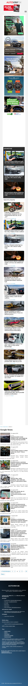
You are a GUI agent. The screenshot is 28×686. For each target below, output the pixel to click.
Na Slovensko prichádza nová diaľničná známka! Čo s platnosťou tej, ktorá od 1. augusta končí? (19, 547)
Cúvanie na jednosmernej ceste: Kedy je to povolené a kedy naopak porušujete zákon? (19, 506)
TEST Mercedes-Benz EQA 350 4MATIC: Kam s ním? (18, 560)
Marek (12, 180)
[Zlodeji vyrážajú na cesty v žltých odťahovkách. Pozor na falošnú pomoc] (14, 310)
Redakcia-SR (13, 218)
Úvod (1, 426)
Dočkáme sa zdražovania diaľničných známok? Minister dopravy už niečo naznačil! (19, 521)
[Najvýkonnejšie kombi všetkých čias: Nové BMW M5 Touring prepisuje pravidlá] (5, 442)
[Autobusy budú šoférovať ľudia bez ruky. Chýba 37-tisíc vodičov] (14, 160)
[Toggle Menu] (26, 11)
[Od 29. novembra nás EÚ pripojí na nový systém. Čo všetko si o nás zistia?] (14, 374)
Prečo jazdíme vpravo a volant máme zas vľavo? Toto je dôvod (19, 452)
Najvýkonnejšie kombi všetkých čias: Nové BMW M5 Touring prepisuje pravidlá (19, 438)
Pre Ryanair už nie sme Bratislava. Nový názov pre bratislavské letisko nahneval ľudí (13, 279)
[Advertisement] (14, 130)
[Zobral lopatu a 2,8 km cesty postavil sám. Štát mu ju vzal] (14, 359)
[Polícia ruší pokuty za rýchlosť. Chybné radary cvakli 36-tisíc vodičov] (14, 294)
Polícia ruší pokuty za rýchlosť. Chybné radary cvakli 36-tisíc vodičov (14, 296)
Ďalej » (3, 574)
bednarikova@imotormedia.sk (16, 600)
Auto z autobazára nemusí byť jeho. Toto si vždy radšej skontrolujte (14, 345)
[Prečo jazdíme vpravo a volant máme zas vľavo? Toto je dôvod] (5, 455)
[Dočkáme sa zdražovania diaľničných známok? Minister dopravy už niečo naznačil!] (5, 524)
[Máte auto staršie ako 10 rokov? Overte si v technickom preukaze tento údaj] (5, 498)
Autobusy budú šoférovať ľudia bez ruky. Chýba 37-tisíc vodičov (14, 162)
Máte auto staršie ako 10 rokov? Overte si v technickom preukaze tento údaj (18, 493)
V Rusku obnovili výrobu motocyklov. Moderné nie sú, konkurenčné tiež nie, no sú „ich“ (13, 215)
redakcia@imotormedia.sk (16, 607)
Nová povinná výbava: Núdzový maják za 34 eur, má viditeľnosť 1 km (14, 194)
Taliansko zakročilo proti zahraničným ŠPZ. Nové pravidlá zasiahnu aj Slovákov (14, 392)
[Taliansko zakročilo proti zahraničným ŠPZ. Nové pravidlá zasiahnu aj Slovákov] (14, 390)
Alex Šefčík (13, 164)
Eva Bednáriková (14, 379)
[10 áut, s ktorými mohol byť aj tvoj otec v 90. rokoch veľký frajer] (14, 175)
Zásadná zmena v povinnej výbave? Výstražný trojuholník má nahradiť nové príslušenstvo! (19, 464)
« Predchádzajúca (5, 571)
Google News (5, 426)
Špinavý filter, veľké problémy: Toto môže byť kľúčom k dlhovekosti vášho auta (19, 480)
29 (26, 571)
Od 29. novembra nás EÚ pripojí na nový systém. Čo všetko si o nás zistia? (14, 376)
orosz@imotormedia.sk (13, 601)
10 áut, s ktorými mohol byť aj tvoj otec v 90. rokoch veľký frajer (13, 177)
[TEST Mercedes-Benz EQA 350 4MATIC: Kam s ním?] (5, 566)
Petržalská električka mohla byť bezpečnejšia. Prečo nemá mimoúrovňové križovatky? (14, 329)
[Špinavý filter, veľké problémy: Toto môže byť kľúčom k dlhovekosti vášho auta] (5, 483)
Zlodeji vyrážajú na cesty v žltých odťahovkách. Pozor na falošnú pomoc (14, 313)
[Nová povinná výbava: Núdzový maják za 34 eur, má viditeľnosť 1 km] (14, 191)
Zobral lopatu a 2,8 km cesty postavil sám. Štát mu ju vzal (13, 360)
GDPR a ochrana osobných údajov (8, 626)
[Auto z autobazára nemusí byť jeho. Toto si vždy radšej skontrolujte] (14, 343)
